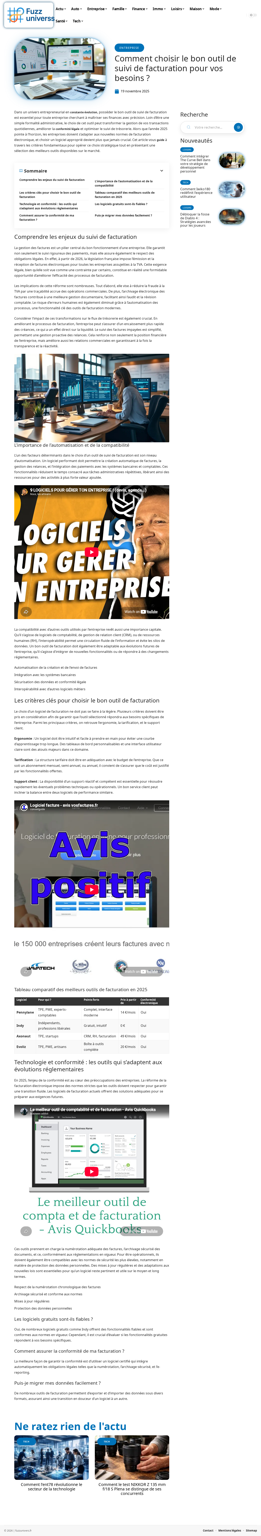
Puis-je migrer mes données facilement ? (123, 215)
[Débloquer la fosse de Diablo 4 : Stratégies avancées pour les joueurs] (232, 216)
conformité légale (68, 129)
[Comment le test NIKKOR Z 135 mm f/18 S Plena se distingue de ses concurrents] (132, 1457)
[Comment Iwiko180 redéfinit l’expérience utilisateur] (232, 189)
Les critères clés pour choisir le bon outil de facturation (50, 195)
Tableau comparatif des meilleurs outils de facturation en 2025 (125, 195)
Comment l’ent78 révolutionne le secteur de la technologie (51, 1487)
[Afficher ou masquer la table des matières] (105, 170)
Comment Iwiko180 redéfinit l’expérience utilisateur (196, 193)
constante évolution (83, 112)
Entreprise (129, 48)
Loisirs (187, 149)
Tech (26, 1441)
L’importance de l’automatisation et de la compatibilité (124, 183)
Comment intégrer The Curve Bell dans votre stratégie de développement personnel (195, 164)
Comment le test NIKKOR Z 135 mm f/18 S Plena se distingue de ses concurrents (132, 1489)
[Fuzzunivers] (31, 15)
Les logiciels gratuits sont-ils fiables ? (121, 204)
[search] (242, 15)
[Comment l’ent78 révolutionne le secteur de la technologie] (51, 1457)
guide (160, 140)
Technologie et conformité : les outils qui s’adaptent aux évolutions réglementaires (48, 206)
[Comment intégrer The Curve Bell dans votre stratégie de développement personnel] (232, 160)
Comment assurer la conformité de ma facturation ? (46, 217)
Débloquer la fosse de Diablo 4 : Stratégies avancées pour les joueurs (195, 220)
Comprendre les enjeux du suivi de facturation (52, 180)
